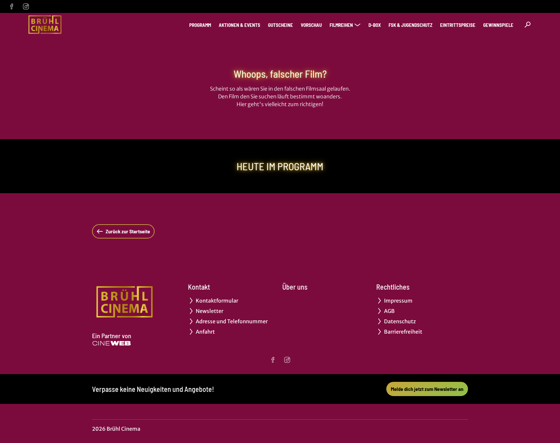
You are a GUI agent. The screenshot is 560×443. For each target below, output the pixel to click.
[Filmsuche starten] (527, 24)
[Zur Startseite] (71, 24)
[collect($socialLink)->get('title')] (11, 6)
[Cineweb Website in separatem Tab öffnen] (111, 343)
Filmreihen (341, 25)
